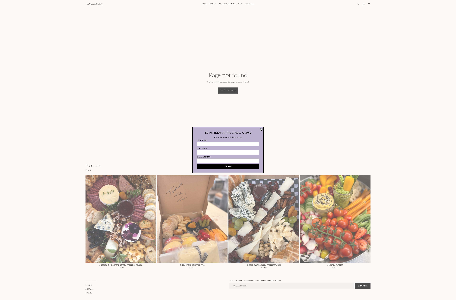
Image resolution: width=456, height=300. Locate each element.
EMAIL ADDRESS (203, 157)
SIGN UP (228, 167)
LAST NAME (202, 149)
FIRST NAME (202, 140)
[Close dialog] (261, 129)
